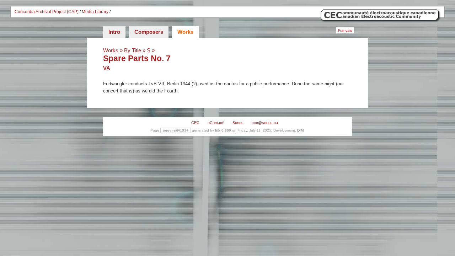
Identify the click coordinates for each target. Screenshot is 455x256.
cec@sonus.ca (265, 123)
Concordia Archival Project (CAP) (47, 12)
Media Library (95, 12)
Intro (114, 32)
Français (345, 30)
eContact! (216, 123)
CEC (195, 123)
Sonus (237, 123)
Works (185, 32)
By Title (132, 50)
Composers (148, 32)
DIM (300, 130)
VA (106, 68)
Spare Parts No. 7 (137, 58)
